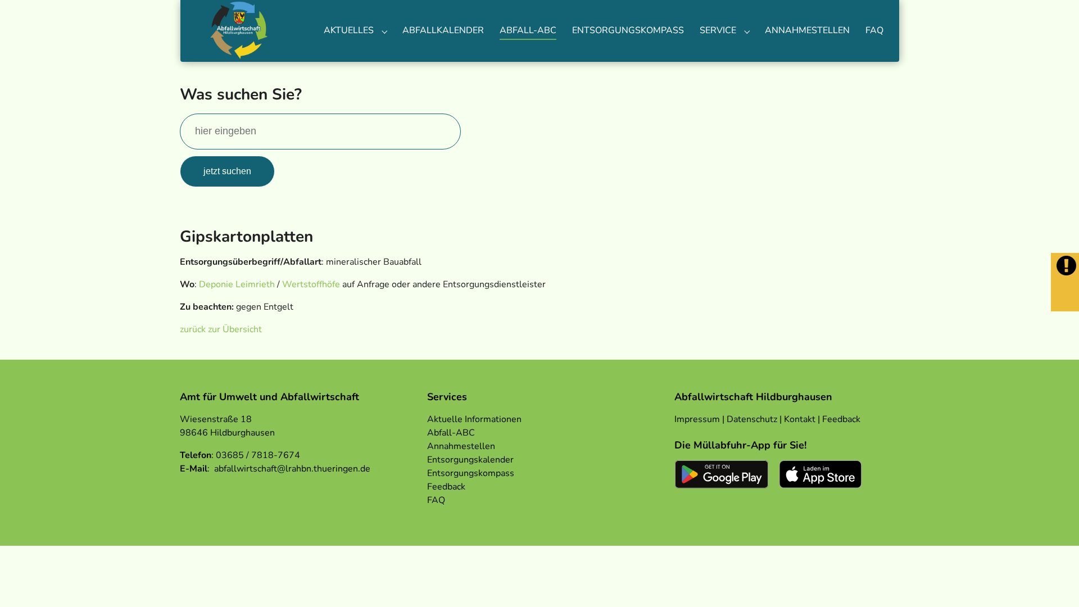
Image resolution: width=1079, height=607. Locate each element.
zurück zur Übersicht (221, 329)
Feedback (446, 487)
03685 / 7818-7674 (258, 455)
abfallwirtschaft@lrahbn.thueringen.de (292, 469)
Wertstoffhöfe (311, 284)
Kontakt (799, 419)
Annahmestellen (461, 446)
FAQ (436, 500)
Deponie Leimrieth (237, 284)
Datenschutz (752, 419)
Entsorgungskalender (470, 460)
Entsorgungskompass (470, 473)
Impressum (697, 419)
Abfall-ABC (451, 433)
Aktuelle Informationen (474, 419)
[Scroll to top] (1054, 582)
